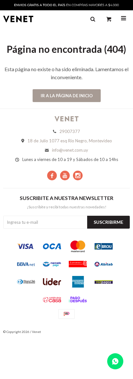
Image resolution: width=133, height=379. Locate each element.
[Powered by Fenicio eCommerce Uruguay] (120, 331)
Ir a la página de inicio (67, 95)
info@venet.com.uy (70, 150)
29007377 (69, 131)
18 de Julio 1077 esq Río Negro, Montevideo (69, 140)
